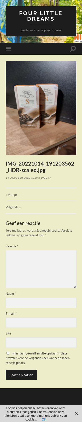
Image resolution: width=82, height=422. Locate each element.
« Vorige (11, 194)
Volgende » (13, 207)
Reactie (12, 246)
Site (8, 333)
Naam (11, 293)
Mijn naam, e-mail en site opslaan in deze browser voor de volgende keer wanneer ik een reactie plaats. (38, 358)
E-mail (11, 313)
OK (44, 419)
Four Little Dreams (41, 16)
